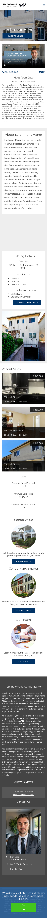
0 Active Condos (16, 35)
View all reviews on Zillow (23, 794)
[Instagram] (43, 72)
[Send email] (40, 72)
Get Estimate (22, 561)
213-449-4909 (11, 71)
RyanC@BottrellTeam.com (21, 864)
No (23, 910)
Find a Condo (22, 610)
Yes (23, 905)
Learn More (22, 661)
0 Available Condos (26, 302)
